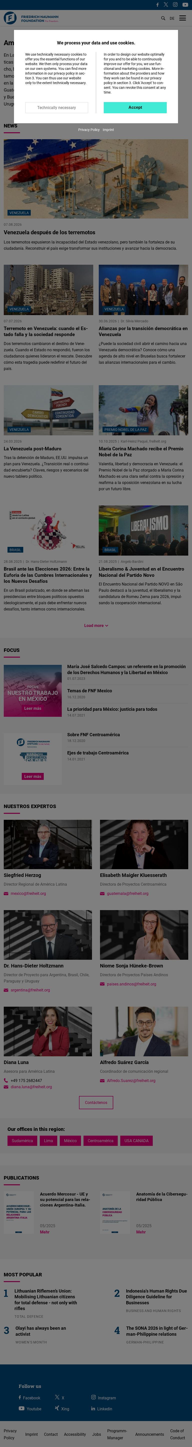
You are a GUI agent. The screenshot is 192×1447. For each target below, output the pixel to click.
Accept (135, 107)
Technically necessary (56, 107)
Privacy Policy (89, 129)
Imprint (108, 129)
